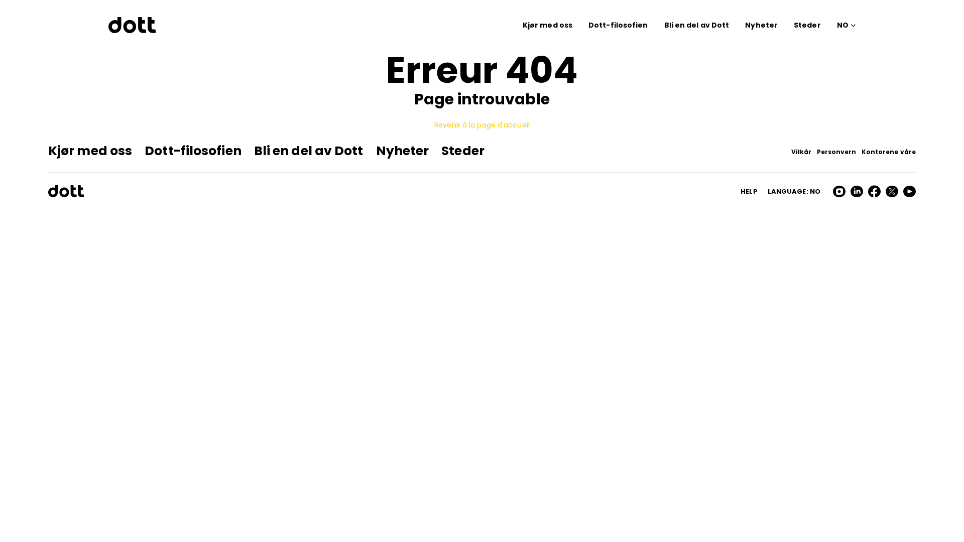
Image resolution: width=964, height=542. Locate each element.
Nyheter (761, 25)
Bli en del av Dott (697, 25)
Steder (807, 25)
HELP (749, 191)
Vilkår (801, 152)
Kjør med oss (547, 25)
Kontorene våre (889, 152)
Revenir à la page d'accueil (482, 125)
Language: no (794, 191)
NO (843, 25)
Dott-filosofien (618, 25)
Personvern (837, 152)
